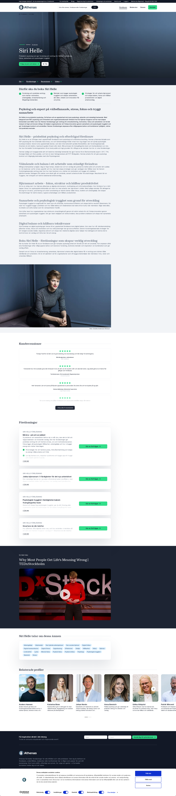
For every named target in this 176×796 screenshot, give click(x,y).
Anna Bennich (110, 704)
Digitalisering (57, 648)
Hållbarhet (86, 648)
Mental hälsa (45, 652)
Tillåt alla (148, 773)
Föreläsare (123, 7)
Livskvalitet (27, 652)
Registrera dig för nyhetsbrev (85, 1)
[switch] (65, 792)
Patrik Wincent (167, 704)
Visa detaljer (111, 792)
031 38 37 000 (153, 1)
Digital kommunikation (31, 648)
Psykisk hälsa (57, 652)
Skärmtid (27, 655)
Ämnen (142, 7)
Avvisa (148, 785)
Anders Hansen (26, 704)
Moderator (134, 7)
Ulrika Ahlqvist (139, 704)
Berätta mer (117, 1)
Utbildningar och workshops (104, 1)
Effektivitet (69, 648)
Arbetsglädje (28, 645)
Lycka (36, 652)
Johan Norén (81, 704)
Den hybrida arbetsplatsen (54, 645)
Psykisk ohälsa (70, 652)
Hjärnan (102, 648)
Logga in (126, 1)
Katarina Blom (53, 704)
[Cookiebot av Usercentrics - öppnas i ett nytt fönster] (24, 792)
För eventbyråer (64, 1)
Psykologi (81, 652)
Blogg (72, 1)
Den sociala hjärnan (72, 645)
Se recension (35, 44)
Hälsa (95, 648)
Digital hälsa (86, 645)
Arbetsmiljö (39, 645)
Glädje (78, 648)
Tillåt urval (148, 779)
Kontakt (152, 7)
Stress (35, 655)
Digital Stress (46, 648)
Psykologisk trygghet (94, 652)
